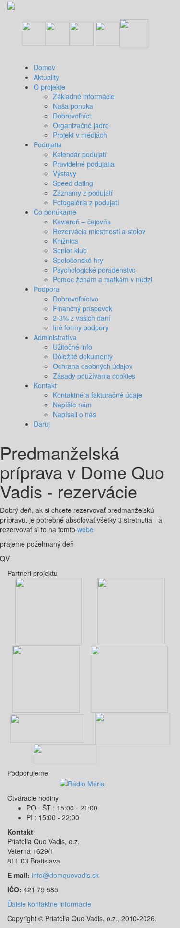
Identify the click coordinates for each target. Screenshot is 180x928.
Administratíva (55, 337)
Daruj (42, 424)
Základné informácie (84, 96)
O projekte (49, 86)
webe (84, 529)
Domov (44, 67)
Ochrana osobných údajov (92, 366)
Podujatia (48, 144)
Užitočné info (72, 347)
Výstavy (64, 173)
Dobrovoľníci (72, 115)
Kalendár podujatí (80, 154)
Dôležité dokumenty (83, 356)
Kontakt (45, 385)
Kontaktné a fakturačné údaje (97, 395)
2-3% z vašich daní (81, 318)
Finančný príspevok (82, 308)
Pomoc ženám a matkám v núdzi (102, 279)
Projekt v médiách (80, 135)
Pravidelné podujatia (84, 164)
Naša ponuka (73, 106)
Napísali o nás (74, 414)
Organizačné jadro (81, 125)
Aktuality (46, 77)
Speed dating (73, 183)
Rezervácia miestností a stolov (99, 231)
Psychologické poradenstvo (94, 269)
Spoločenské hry (78, 260)
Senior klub (70, 250)
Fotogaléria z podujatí (86, 202)
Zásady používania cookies (94, 375)
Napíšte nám (72, 404)
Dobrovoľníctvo (75, 298)
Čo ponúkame (55, 212)
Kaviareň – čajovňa (82, 221)
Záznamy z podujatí (83, 192)
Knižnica (65, 241)
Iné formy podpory (80, 327)
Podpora (47, 289)
